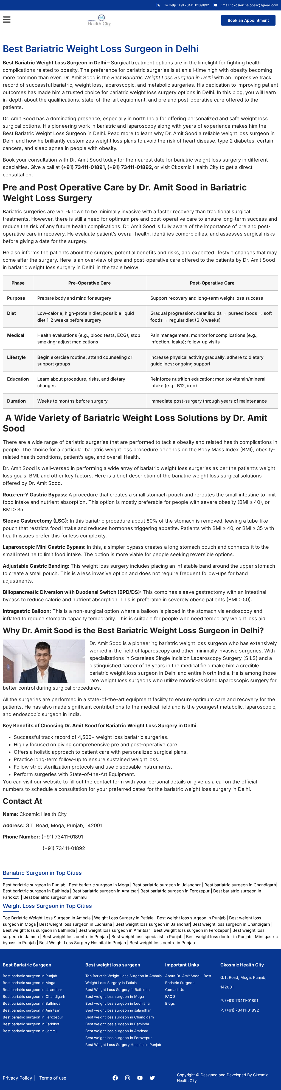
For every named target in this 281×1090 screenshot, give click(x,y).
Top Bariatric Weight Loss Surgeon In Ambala (47, 917)
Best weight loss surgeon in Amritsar (114, 930)
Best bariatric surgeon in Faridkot (31, 1024)
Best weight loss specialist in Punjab (146, 936)
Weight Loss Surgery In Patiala (123, 917)
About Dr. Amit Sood (182, 976)
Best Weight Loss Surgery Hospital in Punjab (82, 942)
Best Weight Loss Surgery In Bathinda (117, 989)
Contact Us (174, 989)
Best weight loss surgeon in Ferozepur (191, 930)
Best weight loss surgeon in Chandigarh (231, 924)
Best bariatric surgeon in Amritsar (105, 891)
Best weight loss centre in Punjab (75, 936)
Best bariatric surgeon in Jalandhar (167, 884)
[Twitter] (152, 1077)
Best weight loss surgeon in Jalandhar (153, 924)
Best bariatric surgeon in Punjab (34, 884)
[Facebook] (115, 1077)
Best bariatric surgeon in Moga (99, 884)
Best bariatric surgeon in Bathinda (36, 891)
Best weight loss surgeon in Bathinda (39, 930)
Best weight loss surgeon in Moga (114, 996)
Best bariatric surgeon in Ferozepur (175, 891)
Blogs (170, 1003)
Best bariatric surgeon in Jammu (55, 897)
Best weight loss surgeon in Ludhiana (75, 924)
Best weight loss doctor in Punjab (218, 936)
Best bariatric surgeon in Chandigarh (240, 884)
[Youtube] (139, 1077)
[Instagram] (127, 1077)
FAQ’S (170, 996)
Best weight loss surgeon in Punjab (191, 917)
